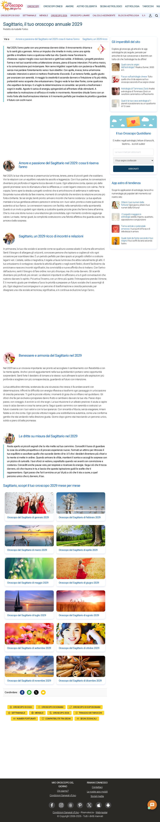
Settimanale (29, 15)
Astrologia (132, 6)
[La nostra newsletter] (150, 15)
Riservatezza (87, 812)
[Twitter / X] (36, 692)
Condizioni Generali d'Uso (63, 795)
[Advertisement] (55, 128)
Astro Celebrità (87, 6)
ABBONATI (133, 168)
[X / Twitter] (89, 805)
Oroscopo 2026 (59, 15)
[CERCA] (156, 15)
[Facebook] (22, 692)
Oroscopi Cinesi (52, 6)
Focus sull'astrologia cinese (137, 79)
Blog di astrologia (128, 15)
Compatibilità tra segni (58, 718)
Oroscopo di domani (52, 707)
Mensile (43, 15)
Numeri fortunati (26, 718)
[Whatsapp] (29, 692)
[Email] (43, 692)
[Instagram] (61, 805)
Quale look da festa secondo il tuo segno (137, 240)
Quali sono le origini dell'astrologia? (137, 67)
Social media (97, 796)
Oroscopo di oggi (10, 15)
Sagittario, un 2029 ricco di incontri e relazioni (105, 39)
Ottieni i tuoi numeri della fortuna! (135, 205)
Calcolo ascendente (104, 15)
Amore (70, 6)
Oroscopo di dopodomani (86, 707)
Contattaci (97, 787)
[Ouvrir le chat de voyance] (152, 805)
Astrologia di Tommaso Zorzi (138, 91)
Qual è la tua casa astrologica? (138, 103)
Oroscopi (33, 6)
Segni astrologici (111, 6)
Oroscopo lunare (80, 15)
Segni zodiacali (88, 718)
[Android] (108, 805)
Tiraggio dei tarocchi (90, 713)
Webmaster (102, 812)
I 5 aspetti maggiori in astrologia (137, 217)
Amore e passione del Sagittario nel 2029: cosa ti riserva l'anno (47, 39)
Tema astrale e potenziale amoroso (135, 228)
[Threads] (70, 805)
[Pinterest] (80, 805)
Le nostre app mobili (97, 792)
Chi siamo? (62, 791)
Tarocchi (147, 6)
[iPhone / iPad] (99, 805)
